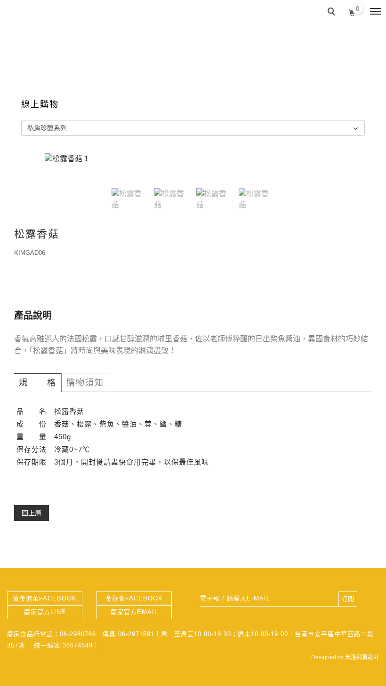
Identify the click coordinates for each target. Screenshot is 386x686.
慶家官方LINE (45, 611)
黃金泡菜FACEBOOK (45, 598)
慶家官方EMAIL (134, 611)
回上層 (31, 513)
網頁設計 (367, 657)
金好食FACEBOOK (134, 598)
